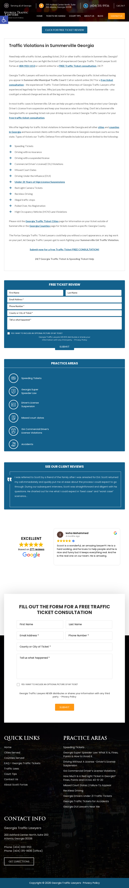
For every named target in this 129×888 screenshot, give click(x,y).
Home (7, 747)
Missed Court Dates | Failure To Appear (87, 785)
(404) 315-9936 (99, 5)
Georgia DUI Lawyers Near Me (81, 806)
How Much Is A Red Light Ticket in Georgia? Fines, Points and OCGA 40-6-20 (89, 778)
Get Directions (19, 861)
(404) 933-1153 (22, 847)
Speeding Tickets (31, 378)
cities (101, 127)
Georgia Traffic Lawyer (16, 15)
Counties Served (14, 758)
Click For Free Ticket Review (64, 29)
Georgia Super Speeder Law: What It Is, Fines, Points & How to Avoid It (90, 754)
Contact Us (116, 16)
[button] (4, 20)
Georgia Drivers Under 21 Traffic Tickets (87, 796)
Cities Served (12, 752)
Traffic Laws (11, 768)
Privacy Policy (80, 340)
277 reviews (37, 549)
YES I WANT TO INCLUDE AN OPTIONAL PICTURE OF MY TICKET (36, 333)
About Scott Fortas (16, 784)
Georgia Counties (39, 225)
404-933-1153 (27, 65)
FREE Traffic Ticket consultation (77, 65)
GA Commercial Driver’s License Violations (89, 771)
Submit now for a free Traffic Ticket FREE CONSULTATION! (64, 249)
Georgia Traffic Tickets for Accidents (86, 801)
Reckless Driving (73, 790)
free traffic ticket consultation (27, 117)
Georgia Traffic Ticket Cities (42, 221)
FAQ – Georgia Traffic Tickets (22, 763)
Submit (65, 346)
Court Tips (10, 774)
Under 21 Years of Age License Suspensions (40, 181)
